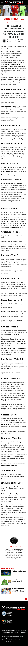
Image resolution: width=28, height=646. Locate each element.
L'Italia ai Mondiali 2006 (19, 571)
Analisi (11, 22)
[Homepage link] (14, 2)
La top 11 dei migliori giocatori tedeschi (18, 580)
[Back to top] (26, 599)
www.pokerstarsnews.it (9, 636)
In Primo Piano (17, 19)
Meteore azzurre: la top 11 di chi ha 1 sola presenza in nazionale (18, 590)
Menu (2, 2)
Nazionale (17, 22)
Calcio (7, 19)
